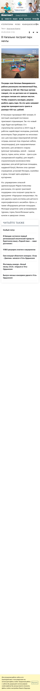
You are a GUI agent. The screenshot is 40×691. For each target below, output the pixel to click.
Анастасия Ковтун (13, 28)
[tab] (8, 19)
